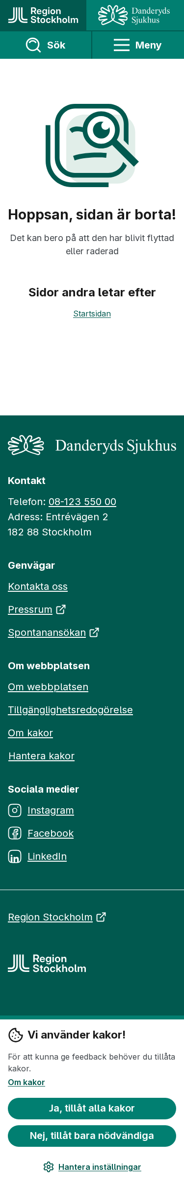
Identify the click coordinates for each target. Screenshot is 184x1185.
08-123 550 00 (82, 502)
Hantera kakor (41, 756)
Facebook (50, 833)
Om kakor (26, 1082)
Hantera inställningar (99, 1167)
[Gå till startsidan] (43, 15)
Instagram (50, 810)
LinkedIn (47, 856)
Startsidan (92, 313)
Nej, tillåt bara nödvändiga (92, 1135)
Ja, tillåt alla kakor (92, 1108)
